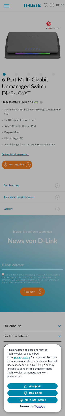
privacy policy (22, 357)
